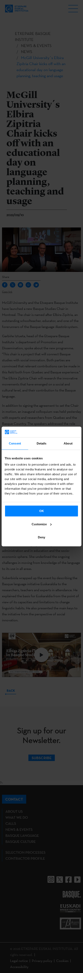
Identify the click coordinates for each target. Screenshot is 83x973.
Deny (41, 537)
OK (41, 511)
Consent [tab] (15, 443)
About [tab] (68, 443)
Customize (39, 524)
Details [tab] (42, 443)
